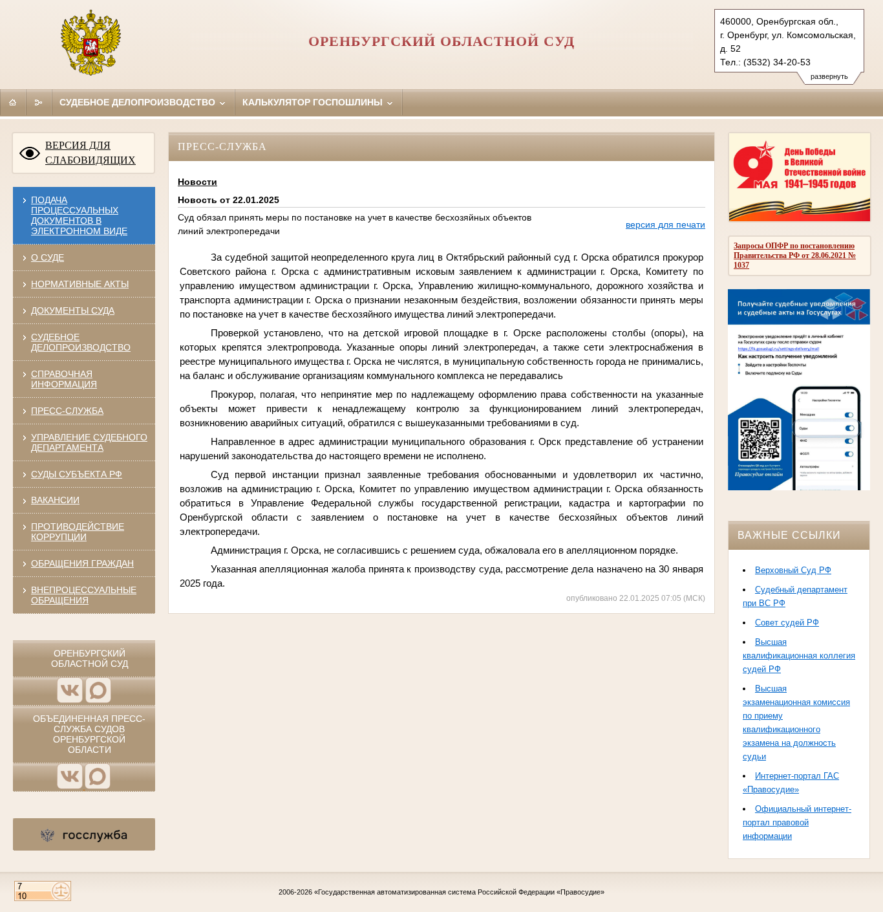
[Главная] (13, 102)
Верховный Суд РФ (793, 570)
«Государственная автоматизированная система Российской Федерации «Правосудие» (459, 892)
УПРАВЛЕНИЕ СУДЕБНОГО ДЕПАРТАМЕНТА (89, 442)
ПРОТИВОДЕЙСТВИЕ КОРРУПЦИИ (77, 531)
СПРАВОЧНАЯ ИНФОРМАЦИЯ (64, 379)
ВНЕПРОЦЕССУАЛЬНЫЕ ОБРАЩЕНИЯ (83, 595)
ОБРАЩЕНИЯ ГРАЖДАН (82, 563)
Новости (197, 182)
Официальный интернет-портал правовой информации (797, 822)
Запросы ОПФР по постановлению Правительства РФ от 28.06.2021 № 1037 (795, 255)
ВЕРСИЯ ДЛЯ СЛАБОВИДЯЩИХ (90, 153)
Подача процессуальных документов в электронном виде (79, 215)
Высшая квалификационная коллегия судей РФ (799, 655)
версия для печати (665, 224)
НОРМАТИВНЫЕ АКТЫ (80, 284)
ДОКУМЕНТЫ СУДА (72, 310)
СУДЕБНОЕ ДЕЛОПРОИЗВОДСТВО (81, 342)
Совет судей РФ (787, 622)
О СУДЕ (47, 257)
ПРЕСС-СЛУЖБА (67, 411)
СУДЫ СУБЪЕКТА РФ (76, 474)
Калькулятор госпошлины (313, 102)
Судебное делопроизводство (138, 102)
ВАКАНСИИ (55, 500)
